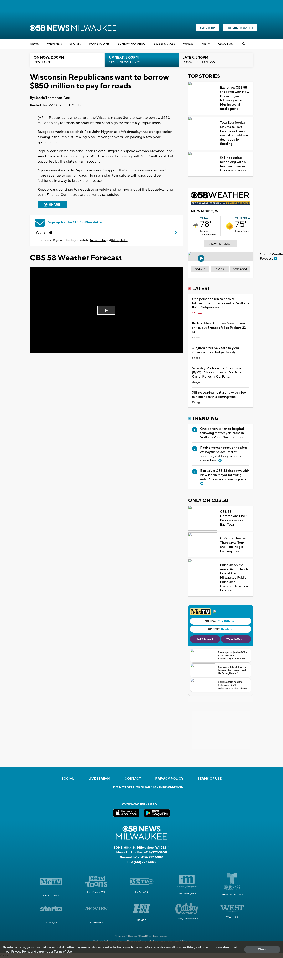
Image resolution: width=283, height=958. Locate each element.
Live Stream (99, 779)
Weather (54, 44)
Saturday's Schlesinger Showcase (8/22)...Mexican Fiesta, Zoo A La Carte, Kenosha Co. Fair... (216, 372)
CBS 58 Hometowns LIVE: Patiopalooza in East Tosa (233, 518)
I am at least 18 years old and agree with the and (83, 240)
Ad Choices (185, 941)
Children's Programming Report (164, 941)
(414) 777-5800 (151, 857)
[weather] (195, 226)
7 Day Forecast (220, 244)
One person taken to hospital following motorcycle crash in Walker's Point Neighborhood (220, 303)
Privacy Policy (119, 240)
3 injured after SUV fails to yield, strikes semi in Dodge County (216, 350)
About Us (225, 44)
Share (54, 204)
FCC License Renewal (125, 941)
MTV (206, 44)
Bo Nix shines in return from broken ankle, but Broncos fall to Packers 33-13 (219, 327)
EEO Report (141, 941)
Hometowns (99, 44)
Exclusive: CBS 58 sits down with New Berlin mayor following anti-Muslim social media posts (234, 98)
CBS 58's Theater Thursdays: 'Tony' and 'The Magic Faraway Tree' (233, 544)
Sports (75, 44)
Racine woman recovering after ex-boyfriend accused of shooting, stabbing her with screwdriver (223, 454)
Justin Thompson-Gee (52, 98)
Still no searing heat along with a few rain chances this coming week (233, 164)
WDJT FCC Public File (103, 941)
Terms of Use (98, 240)
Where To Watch (240, 28)
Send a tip (207, 28)
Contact (133, 779)
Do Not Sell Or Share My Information (148, 787)
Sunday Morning (132, 44)
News (34, 44)
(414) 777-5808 (155, 852)
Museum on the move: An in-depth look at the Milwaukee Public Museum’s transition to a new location (234, 578)
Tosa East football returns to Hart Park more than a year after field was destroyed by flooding (234, 133)
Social (68, 779)
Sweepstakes (164, 44)
